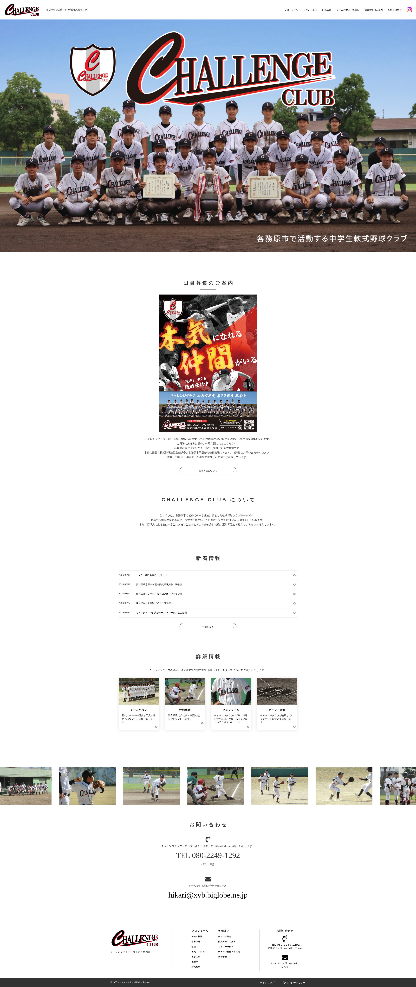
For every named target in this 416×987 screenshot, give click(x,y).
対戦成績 (326, 9)
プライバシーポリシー (293, 982)
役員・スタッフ (199, 951)
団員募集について (208, 470)
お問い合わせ (395, 9)
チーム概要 (197, 936)
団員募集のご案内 (373, 9)
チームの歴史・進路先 (348, 9)
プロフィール (291, 9)
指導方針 (196, 941)
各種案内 (224, 931)
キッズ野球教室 (226, 946)
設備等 (195, 962)
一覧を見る (208, 626)
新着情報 (222, 957)
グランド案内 (310, 9)
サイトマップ (267, 982)
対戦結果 (196, 967)
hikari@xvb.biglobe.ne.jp (208, 895)
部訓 (194, 946)
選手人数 (196, 957)
